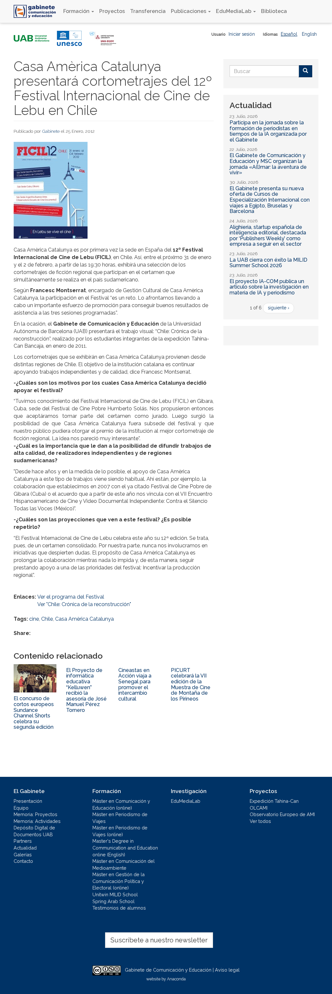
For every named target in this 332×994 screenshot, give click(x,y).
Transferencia (148, 11)
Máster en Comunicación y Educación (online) (121, 804)
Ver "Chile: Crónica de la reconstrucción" (84, 604)
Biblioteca (274, 11)
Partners (23, 841)
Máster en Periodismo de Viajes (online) (120, 831)
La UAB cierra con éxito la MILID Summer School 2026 (268, 263)
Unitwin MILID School (115, 894)
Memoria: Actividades (37, 821)
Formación (77, 11)
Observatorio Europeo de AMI (282, 814)
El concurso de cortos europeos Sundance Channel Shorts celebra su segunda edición (34, 712)
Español (289, 34)
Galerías (23, 854)
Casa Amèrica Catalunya (84, 619)
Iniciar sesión (242, 34)
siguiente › (278, 307)
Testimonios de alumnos (119, 908)
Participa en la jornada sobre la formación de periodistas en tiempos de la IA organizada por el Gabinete (268, 131)
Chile (47, 619)
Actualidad (25, 848)
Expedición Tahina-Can (274, 801)
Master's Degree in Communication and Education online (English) (125, 847)
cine (34, 619)
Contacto (23, 861)
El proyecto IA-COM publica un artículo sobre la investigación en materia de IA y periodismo (269, 287)
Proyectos (112, 11)
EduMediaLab (234, 11)
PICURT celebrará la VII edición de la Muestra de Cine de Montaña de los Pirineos (190, 684)
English (309, 34)
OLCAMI (258, 808)
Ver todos (260, 821)
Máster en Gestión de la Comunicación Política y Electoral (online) (118, 881)
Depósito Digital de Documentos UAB (34, 831)
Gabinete (51, 131)
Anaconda (176, 978)
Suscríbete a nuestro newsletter (159, 940)
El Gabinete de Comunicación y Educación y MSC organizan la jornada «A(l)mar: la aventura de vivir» (268, 164)
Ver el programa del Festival (70, 597)
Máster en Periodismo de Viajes (120, 818)
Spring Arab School (113, 901)
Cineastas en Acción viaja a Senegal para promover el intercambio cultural (134, 684)
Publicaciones (189, 11)
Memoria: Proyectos (35, 814)
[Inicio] (37, 11)
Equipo (21, 808)
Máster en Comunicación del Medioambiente (123, 864)
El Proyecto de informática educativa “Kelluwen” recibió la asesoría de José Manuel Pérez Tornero (86, 690)
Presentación (28, 801)
